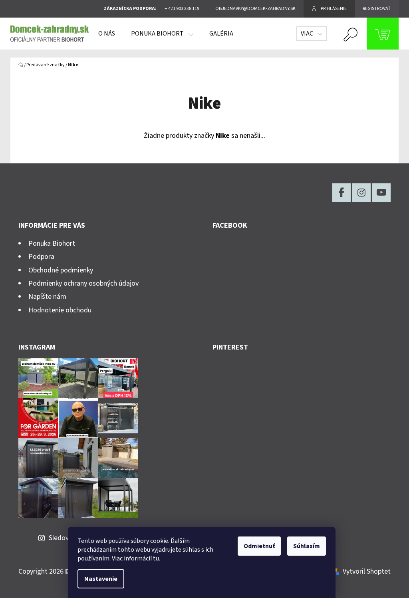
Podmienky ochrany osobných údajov (83, 283)
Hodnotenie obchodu (59, 310)
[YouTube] (381, 192)
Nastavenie (100, 578)
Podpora (41, 257)
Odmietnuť (259, 546)
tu (156, 558)
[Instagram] (361, 192)
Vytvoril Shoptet (367, 571)
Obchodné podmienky (60, 270)
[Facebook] (341, 192)
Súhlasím (306, 546)
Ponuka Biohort (51, 243)
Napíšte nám (47, 297)
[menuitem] (106, 34)
